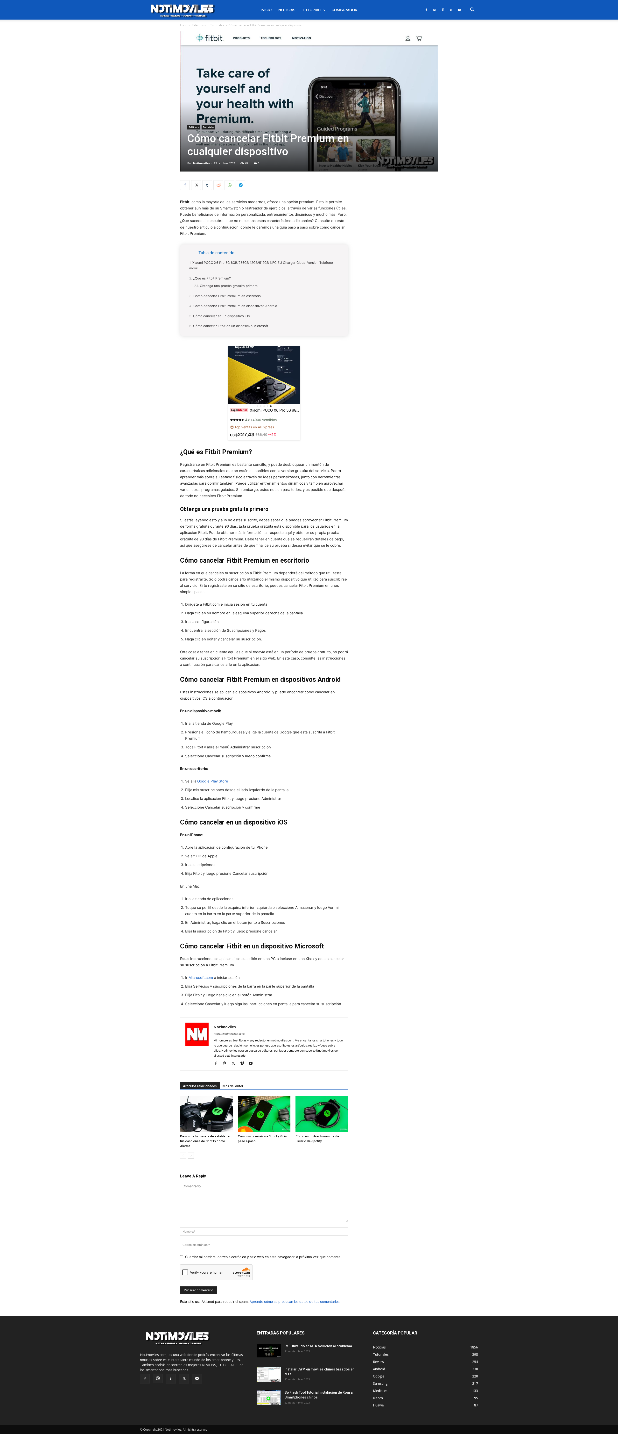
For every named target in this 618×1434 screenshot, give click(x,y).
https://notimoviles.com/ (229, 1033)
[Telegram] (240, 185)
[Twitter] (451, 10)
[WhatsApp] (229, 185)
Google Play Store (212, 781)
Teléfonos (199, 25)
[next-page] (191, 1156)
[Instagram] (434, 10)
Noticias (286, 10)
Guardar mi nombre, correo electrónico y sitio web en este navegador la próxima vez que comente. (263, 1257)
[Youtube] (459, 10)
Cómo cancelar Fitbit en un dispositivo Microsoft (230, 326)
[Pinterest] (442, 10)
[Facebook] (426, 10)
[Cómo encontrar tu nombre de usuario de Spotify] (321, 1114)
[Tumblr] (207, 185)
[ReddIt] (218, 185)
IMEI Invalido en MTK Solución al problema (318, 1346)
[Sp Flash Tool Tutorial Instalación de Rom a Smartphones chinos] (269, 1397)
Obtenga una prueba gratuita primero (229, 286)
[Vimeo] (244, 1064)
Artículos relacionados (200, 1086)
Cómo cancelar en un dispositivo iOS (221, 316)
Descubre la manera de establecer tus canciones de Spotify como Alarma (205, 1141)
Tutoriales (313, 10)
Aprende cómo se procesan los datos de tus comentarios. (295, 1301)
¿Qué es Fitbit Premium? (212, 278)
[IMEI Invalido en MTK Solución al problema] (269, 1350)
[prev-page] (183, 1156)
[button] (472, 10)
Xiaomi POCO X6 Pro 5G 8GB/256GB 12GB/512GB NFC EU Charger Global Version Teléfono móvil (261, 265)
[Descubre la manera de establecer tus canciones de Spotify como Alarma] (206, 1114)
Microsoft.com (201, 977)
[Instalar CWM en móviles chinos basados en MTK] (269, 1374)
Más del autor (233, 1086)
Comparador (344, 10)
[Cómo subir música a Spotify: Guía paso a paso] (264, 1114)
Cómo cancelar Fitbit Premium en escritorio (227, 296)
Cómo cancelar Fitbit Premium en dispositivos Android (235, 306)
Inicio (266, 10)
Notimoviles (201, 163)
